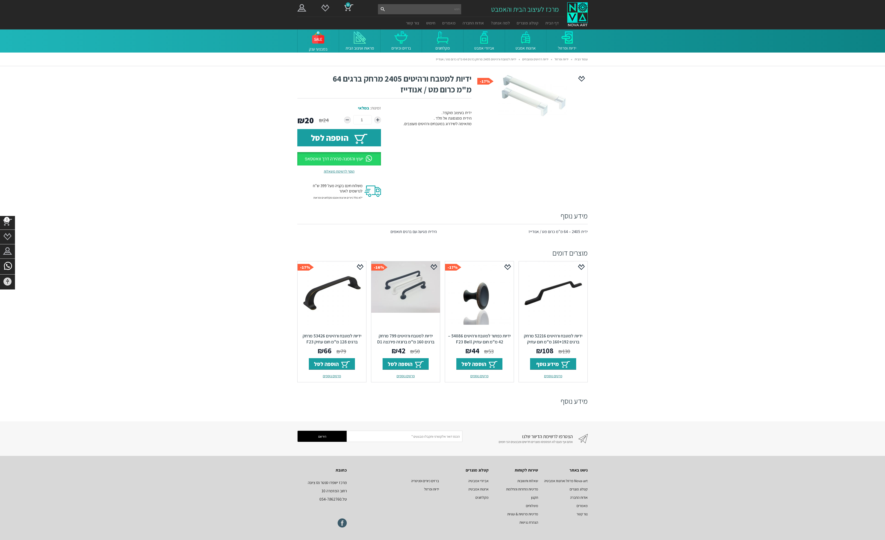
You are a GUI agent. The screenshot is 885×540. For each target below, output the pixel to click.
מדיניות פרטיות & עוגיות (522, 514)
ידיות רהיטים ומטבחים (535, 59)
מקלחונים (482, 497)
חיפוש (430, 23)
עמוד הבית (581, 59)
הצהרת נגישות (528, 522)
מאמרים (449, 23)
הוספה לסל (329, 137)
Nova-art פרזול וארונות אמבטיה (566, 480)
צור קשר (412, 23)
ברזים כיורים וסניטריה (425, 480)
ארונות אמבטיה (478, 489)
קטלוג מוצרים (527, 23)
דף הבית (552, 23)
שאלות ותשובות (527, 480)
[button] (339, 158)
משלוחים (532, 505)
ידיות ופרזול (562, 59)
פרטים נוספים (553, 376)
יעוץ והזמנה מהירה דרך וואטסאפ (334, 159)
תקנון (534, 497)
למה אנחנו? (500, 23)
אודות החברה (473, 23)
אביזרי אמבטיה (478, 480)
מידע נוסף (547, 364)
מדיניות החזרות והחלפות (522, 489)
